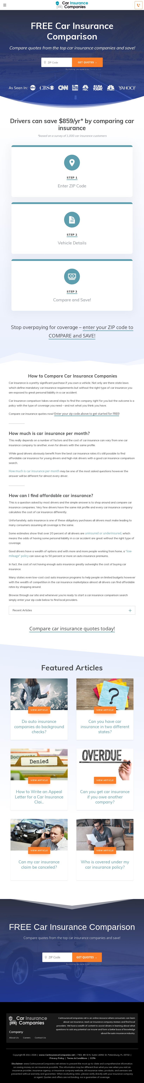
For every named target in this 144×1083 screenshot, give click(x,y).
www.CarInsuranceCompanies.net (57, 1055)
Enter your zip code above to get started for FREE (86, 414)
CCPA (93, 1058)
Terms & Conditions (77, 1058)
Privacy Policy (57, 1058)
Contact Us (40, 1037)
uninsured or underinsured (103, 533)
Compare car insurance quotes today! (72, 628)
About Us (14, 1037)
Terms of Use (95, 69)
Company (16, 1032)
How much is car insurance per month (34, 471)
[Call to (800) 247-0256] (138, 5)
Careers (27, 1037)
